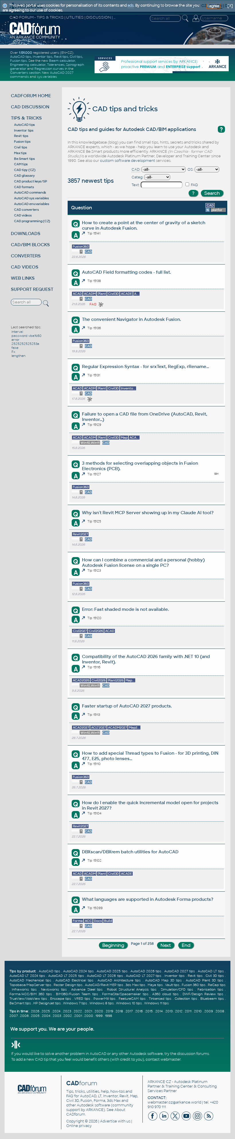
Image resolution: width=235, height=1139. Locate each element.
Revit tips (61, 57)
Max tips (20, 153)
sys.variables (47, 77)
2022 (78, 1011)
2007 (13, 1016)
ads (131, 5)
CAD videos (23, 215)
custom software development (127, 160)
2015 (149, 1011)
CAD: (136, 169)
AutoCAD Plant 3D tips (204, 980)
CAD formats (24, 187)
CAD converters (26, 210)
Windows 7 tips (75, 1003)
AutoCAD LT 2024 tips (27, 976)
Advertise (108, 1121)
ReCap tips (217, 985)
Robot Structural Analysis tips (131, 989)
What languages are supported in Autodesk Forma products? (147, 899)
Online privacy (79, 1126)
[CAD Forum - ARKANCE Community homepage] (35, 38)
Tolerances (55, 65)
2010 (198, 1011)
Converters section (25, 73)
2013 (169, 1011)
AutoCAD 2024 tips (78, 971)
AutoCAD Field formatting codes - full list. (126, 272)
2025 (46, 1011)
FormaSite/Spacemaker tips (125, 994)
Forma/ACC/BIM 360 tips (30, 994)
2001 (78, 1016)
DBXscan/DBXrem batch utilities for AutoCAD (130, 851)
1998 (108, 1016)
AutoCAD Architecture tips (119, 980)
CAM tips (21, 164)
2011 (188, 1011)
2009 (208, 1011)
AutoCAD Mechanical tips (30, 980)
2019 (109, 1011)
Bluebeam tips (212, 999)
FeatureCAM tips (132, 999)
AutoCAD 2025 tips (112, 971)
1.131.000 (25, 53)
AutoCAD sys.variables (31, 198)
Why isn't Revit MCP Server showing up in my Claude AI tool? (148, 512)
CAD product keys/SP (30, 181)
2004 (46, 1016)
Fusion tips (18, 61)
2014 (159, 1011)
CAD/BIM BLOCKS (30, 244)
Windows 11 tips (156, 1003)
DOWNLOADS (25, 233)
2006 (24, 1016)
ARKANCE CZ (159, 1082)
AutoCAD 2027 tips (179, 971)
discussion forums (193, 1053)
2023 (67, 1011)
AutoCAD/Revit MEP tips (104, 985)
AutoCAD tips (20, 57)
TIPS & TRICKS (26, 118)
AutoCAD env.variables (31, 204)
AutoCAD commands (30, 192)
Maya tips (155, 985)
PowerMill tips (104, 999)
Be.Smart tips (24, 159)
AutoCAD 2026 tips (145, 971)
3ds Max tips (135, 985)
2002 (67, 1016)
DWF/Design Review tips (203, 994)
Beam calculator (62, 61)
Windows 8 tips (101, 1003)
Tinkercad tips (160, 999)
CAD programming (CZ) (32, 221)
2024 (56, 1011)
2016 (139, 1011)
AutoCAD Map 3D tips (163, 980)
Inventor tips (42, 57)
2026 (35, 1011)
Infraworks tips (24, 989)
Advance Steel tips (87, 989)
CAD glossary (24, 176)
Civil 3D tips (214, 976)
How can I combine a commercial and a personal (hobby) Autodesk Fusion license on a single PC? (143, 562)
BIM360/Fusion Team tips (77, 994)
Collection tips (186, 999)
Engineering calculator (28, 65)
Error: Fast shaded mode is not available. (125, 609)
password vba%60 (26, 336)
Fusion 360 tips (193, 985)
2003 (57, 1016)
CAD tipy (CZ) (25, 170)
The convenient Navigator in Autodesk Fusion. (131, 319)
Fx (13, 352)
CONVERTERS (26, 256)
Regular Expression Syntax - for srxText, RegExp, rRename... (145, 366)
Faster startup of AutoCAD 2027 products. (127, 706)
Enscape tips (60, 999)
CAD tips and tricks (124, 108)
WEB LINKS (23, 278)
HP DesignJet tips (47, 1003)
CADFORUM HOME (31, 95)
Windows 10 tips (129, 1003)
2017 (129, 1011)
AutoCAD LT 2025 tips (66, 976)
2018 (119, 1011)
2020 (99, 1011)
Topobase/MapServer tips (30, 985)
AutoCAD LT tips (211, 971)
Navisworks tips (54, 989)
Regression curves (49, 69)
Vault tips (172, 985)
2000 (88, 1016)
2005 (35, 1016)
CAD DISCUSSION (30, 107)
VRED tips (82, 999)
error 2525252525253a (25, 342)
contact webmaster (163, 1059)
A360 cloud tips (165, 994)
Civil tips (76, 57)
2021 (88, 1011)
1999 (99, 1016)
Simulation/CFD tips (177, 989)
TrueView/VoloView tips (28, 999)
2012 (179, 1011)
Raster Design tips (68, 985)
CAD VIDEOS (24, 267)
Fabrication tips (210, 989)
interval (17, 332)
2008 (220, 1011)
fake (14, 348)
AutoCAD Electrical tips (74, 980)
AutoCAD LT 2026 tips (105, 976)
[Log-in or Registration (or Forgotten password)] (196, 22)
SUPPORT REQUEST (32, 289)
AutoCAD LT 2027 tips (143, 976)
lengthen (18, 356)
